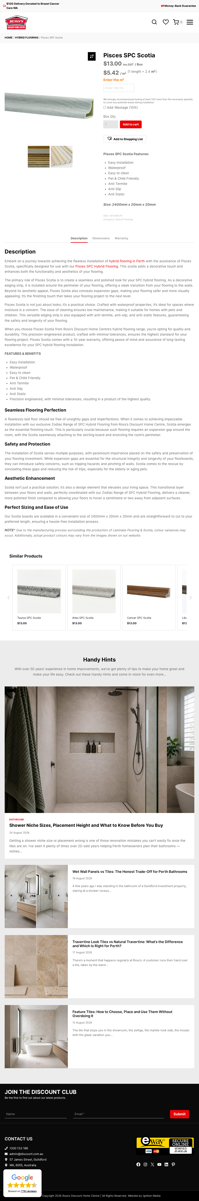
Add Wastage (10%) (122, 107)
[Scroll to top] (190, 1186)
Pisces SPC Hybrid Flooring (96, 266)
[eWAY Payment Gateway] (165, 1145)
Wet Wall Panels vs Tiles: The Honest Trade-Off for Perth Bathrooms (129, 872)
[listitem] (39, 597)
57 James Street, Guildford (28, 1159)
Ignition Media (152, 1195)
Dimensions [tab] (101, 238)
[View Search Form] (154, 22)
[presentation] (99, 749)
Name (10, 1114)
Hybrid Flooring (26, 37)
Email (80, 1114)
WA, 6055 (16, 1165)
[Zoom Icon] (92, 56)
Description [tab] (79, 238)
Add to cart (131, 124)
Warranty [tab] (121, 238)
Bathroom (16, 819)
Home (8, 37)
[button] (124, 139)
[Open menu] (189, 22)
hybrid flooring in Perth (127, 261)
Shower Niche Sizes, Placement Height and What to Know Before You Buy (86, 825)
